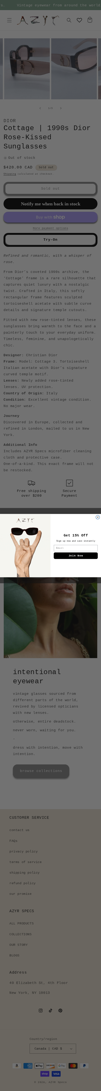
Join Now (76, 555)
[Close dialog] (98, 517)
